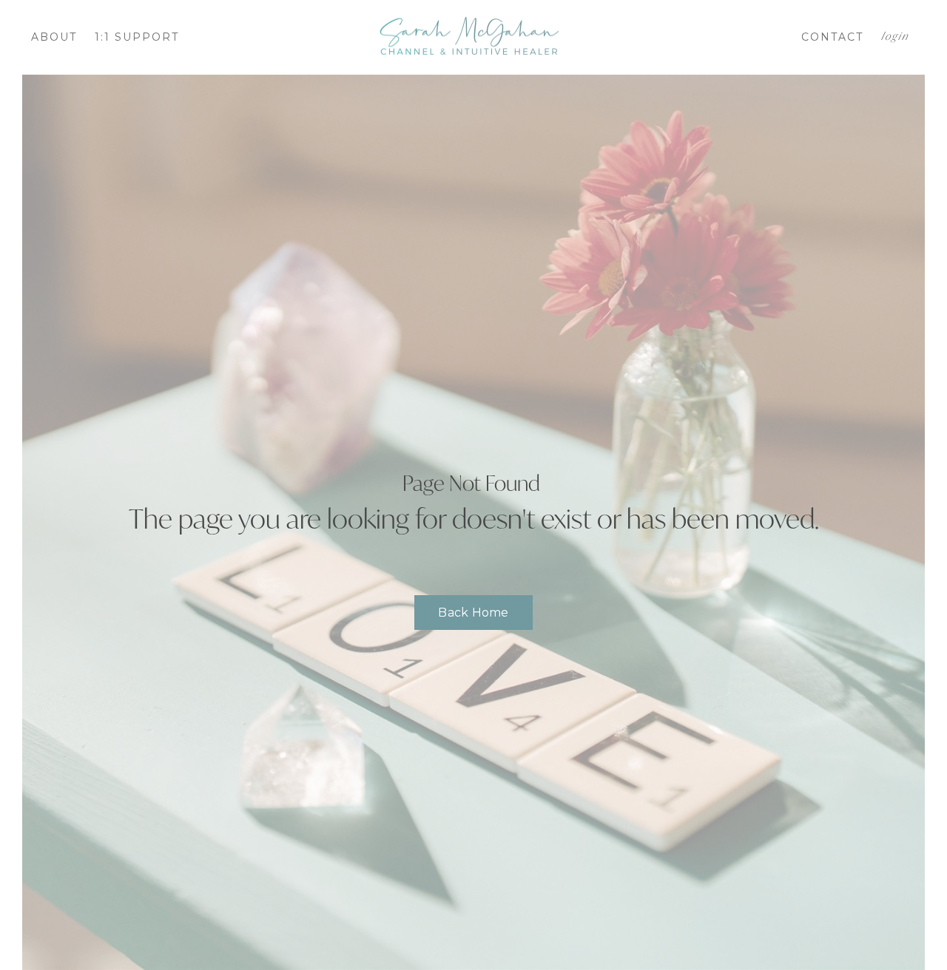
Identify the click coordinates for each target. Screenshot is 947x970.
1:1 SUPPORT (137, 37)
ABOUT (54, 37)
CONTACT (832, 37)
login (895, 37)
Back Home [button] (473, 613)
